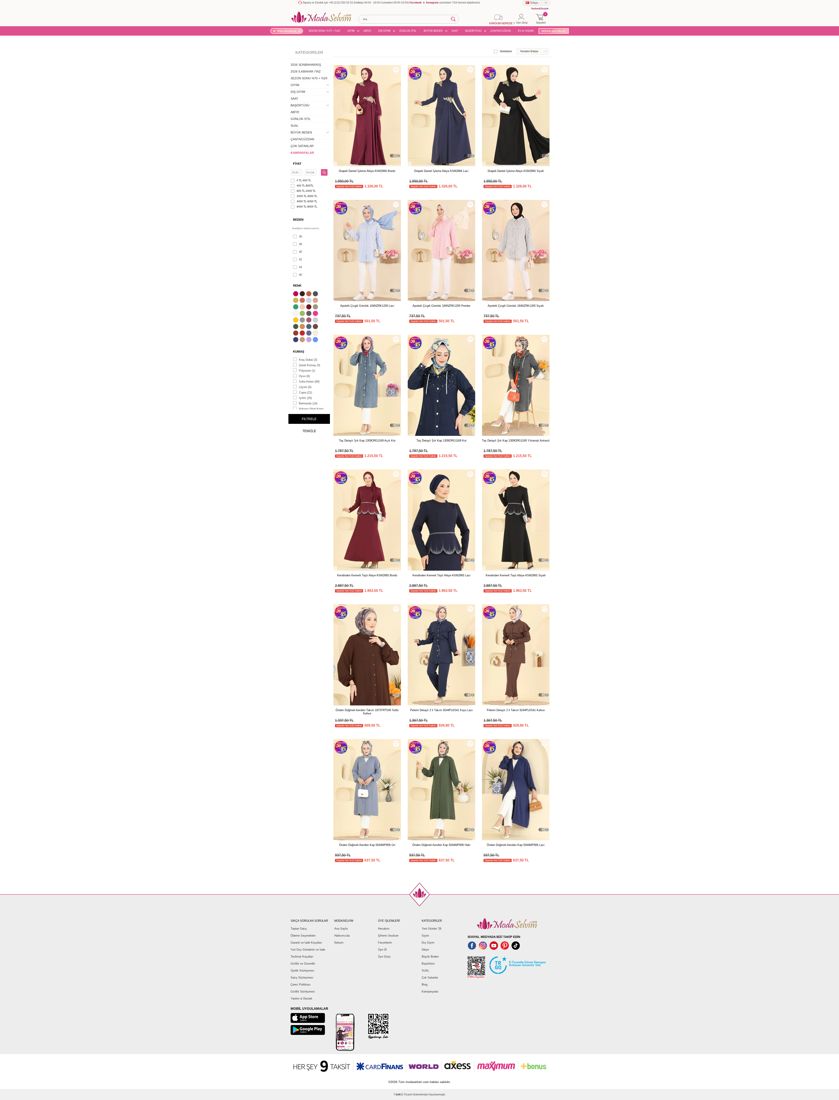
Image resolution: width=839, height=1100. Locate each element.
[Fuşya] (316, 314)
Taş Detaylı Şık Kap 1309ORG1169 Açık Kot (367, 440)
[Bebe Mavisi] (309, 301)
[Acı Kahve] (303, 294)
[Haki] (296, 327)
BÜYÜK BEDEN (433, 30)
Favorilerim (385, 942)
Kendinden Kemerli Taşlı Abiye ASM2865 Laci (441, 575)
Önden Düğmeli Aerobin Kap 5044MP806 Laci (515, 845)
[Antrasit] (316, 294)
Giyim (425, 935)
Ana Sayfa (341, 928)
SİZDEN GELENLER (553, 31)
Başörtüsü (428, 963)
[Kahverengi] (316, 327)
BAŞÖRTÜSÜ (473, 30)
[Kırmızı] (303, 333)
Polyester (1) (307, 370)
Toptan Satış (299, 928)
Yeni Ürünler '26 (431, 928)
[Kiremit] (296, 333)
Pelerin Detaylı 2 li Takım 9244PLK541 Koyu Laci (441, 710)
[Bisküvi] (303, 307)
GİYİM (351, 30)
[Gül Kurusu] (309, 320)
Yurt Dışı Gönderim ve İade (308, 949)
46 (300, 274)
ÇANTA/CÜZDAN (500, 30)
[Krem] (316, 333)
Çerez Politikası (301, 984)
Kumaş (298, 351)
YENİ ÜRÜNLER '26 (289, 31)
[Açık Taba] (309, 294)
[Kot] (309, 333)
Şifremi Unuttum (388, 935)
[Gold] (296, 320)
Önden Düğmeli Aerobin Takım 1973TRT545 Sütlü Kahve (367, 712)
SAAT (454, 30)
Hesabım (383, 928)
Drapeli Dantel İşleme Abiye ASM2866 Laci (441, 171)
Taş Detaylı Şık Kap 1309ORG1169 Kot (441, 440)
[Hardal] (303, 327)
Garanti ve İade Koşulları (306, 942)
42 (300, 259)
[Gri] (303, 320)
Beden (298, 219)
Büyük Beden (430, 956)
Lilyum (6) (305, 387)
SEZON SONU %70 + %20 (324, 30)
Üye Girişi (384, 956)
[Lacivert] (296, 340)
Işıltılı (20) (305, 398)
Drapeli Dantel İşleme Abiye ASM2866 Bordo (367, 171)
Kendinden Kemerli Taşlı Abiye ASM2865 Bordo (367, 575)
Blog (424, 984)
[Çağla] (316, 307)
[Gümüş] (316, 320)
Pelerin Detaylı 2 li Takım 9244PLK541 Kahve (516, 710)
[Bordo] (309, 307)
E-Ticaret (406, 1094)
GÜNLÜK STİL (407, 30)
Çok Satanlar (430, 977)
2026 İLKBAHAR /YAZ (306, 71)
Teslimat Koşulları (302, 956)
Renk (297, 285)
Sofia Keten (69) (309, 381)
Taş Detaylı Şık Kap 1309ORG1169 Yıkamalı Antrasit (516, 440)
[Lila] (309, 340)
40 (300, 251)
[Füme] (309, 314)
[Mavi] (316, 340)
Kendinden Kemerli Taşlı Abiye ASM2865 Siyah (516, 575)
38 (300, 244)
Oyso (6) (304, 376)
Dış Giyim (428, 942)
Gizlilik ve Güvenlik (303, 963)
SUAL (294, 125)
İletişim (338, 942)
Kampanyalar (430, 991)
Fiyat (297, 163)
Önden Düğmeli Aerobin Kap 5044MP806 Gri (367, 845)
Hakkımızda (342, 935)
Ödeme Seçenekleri (303, 935)
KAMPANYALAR (302, 152)
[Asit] (296, 301)
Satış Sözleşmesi (302, 977)
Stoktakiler (506, 51)
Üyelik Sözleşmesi (302, 970)
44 (300, 267)
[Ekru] (296, 314)
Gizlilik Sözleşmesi (303, 991)
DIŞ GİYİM (384, 30)
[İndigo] (309, 327)
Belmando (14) (308, 403)
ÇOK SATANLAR (302, 146)
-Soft (397, 1094)
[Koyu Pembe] (296, 294)
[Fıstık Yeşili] (303, 314)
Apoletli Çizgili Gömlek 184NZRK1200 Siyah (516, 305)
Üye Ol (382, 949)
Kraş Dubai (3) (308, 359)
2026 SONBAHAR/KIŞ (306, 64)
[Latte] (303, 340)
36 (300, 236)
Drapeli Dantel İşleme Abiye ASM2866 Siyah (516, 171)
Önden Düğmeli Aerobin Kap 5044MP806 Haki (441, 845)
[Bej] (316, 301)
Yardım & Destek (301, 998)
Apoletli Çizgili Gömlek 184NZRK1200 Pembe (441, 305)
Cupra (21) (305, 392)
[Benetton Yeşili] (296, 307)
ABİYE (367, 30)
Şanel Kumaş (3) (309, 365)
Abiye (425, 949)
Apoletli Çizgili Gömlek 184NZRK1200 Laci (367, 305)
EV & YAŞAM (526, 30)
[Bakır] (303, 301)
